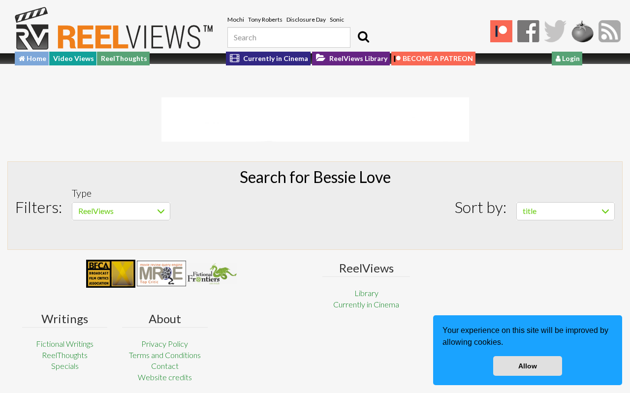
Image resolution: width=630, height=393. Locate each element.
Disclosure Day (306, 19)
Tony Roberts (265, 19)
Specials (65, 365)
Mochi (235, 19)
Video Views (73, 58)
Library (366, 293)
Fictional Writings (65, 343)
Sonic (337, 19)
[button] (506, 343)
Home (35, 58)
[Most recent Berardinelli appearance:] (212, 273)
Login (570, 58)
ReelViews (96, 210)
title (529, 210)
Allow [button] (527, 366)
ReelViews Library (357, 58)
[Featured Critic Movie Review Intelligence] (110, 274)
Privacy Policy (164, 343)
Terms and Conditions (165, 355)
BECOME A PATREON (438, 58)
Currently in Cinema (275, 58)
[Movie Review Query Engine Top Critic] (161, 273)
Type (82, 193)
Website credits (165, 377)
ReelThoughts (124, 58)
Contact (165, 365)
